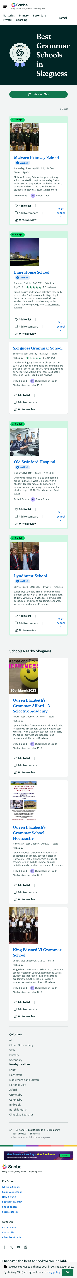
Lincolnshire (53, 1130)
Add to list (25, 206)
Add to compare (28, 213)
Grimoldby (15, 1095)
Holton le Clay (17, 1085)
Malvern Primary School (38, 170)
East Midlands (35, 1130)
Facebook (4, 1247)
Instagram (26, 1247)
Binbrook (15, 1105)
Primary (24, 16)
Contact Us (8, 1232)
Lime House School (38, 285)
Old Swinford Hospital (38, 475)
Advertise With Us (11, 1237)
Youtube (18, 1247)
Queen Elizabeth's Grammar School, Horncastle (38, 842)
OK (68, 1272)
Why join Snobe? (11, 1187)
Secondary (39, 16)
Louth (12, 1070)
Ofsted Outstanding (21, 1045)
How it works (9, 1197)
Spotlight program (12, 1202)
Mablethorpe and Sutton (24, 1080)
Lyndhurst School (38, 585)
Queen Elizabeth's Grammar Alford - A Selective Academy (38, 717)
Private (7, 20)
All (10, 1040)
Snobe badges (9, 1207)
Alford (13, 1090)
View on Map (41, 94)
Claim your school (12, 1192)
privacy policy (52, 1272)
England (20, 1130)
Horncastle (15, 1075)
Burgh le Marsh (18, 1110)
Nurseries (9, 16)
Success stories (10, 1212)
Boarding (21, 20)
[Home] (10, 1130)
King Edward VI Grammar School (38, 964)
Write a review (28, 220)
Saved (63, 18)
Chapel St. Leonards (21, 1115)
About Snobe (9, 1227)
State (12, 1050)
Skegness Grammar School (38, 378)
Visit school (61, 211)
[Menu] (7, 6)
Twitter (11, 1247)
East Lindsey (19, 1134)
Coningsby (15, 1100)
